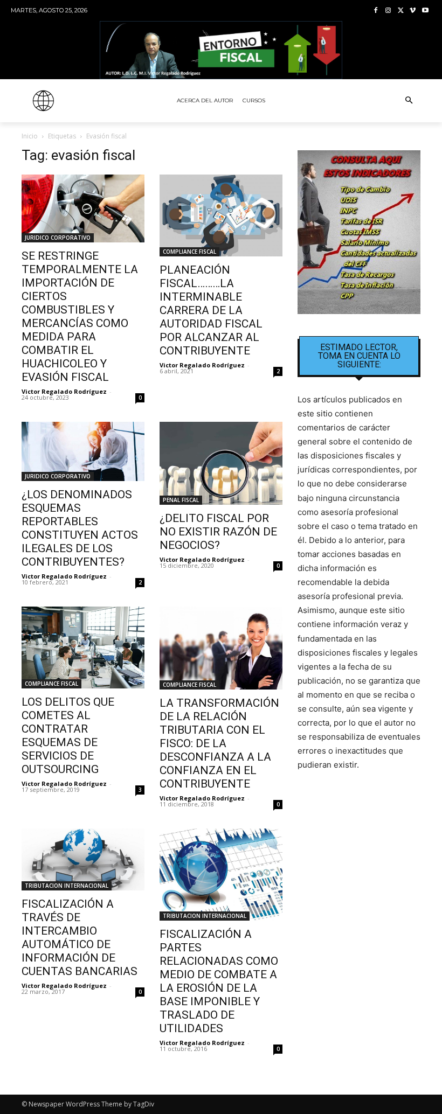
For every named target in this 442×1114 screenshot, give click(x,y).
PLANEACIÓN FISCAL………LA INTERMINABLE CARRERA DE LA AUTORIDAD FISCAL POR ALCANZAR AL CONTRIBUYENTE (211, 310)
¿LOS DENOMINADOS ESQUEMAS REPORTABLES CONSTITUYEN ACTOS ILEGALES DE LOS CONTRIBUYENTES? (80, 528)
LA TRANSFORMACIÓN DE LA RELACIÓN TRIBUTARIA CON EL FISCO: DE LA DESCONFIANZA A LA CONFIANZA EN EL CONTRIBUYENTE (219, 743)
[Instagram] (388, 11)
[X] (401, 11)
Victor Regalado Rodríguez (64, 391)
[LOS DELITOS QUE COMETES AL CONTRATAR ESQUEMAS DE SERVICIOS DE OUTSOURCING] (83, 647)
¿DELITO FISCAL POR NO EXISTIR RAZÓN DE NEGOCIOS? (218, 532)
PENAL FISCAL (181, 500)
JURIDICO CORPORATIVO (58, 237)
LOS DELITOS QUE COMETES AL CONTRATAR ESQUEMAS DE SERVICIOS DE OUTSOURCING (68, 735)
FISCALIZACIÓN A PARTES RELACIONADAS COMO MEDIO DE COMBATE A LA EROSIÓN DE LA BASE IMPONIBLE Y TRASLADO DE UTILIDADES (219, 981)
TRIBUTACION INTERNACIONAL (66, 885)
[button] (408, 101)
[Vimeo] (412, 11)
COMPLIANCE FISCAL (189, 251)
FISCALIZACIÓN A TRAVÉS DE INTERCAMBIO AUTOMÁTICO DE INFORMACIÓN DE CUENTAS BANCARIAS (79, 937)
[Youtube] (425, 11)
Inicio (30, 136)
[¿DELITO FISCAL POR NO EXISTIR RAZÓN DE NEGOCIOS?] (221, 463)
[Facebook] (376, 11)
